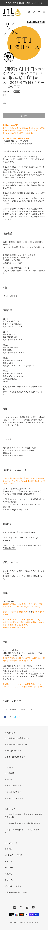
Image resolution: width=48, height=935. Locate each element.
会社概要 (8, 848)
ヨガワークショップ (13, 785)
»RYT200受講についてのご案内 (15, 141)
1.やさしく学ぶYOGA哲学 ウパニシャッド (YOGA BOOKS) (22, 538)
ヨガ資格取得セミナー (14, 750)
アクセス (8, 861)
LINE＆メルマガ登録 (13, 855)
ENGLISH (9, 867)
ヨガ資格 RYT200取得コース (17, 738)
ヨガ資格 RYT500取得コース (17, 744)
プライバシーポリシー (14, 886)
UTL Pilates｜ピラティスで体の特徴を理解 (22, 823)
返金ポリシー (10, 880)
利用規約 (8, 873)
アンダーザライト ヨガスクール (27, 922)
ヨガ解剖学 (9, 773)
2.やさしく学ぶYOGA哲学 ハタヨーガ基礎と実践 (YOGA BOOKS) (22, 546)
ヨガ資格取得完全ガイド (15, 757)
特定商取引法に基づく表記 (16, 892)
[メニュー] (44, 11)
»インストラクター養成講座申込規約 (17, 143)
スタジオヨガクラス (13, 792)
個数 (4, 103)
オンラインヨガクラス (14, 798)
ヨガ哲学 (8, 779)
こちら (29, 612)
